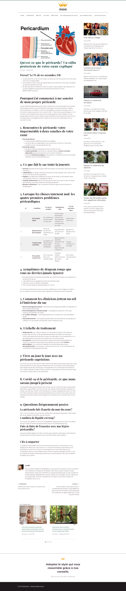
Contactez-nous (100, 15)
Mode (22, 15)
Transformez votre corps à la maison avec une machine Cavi (31, 486)
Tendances (30, 15)
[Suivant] (74, 523)
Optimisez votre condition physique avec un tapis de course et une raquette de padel (63, 529)
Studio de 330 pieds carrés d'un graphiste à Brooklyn (95, 199)
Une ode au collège (92, 38)
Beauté (38, 15)
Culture (46, 15)
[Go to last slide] (22, 523)
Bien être (54, 15)
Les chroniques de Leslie (69, 15)
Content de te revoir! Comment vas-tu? (92, 69)
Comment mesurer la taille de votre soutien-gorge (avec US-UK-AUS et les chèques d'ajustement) (33, 529)
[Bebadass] (63, 6)
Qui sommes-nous (86, 15)
